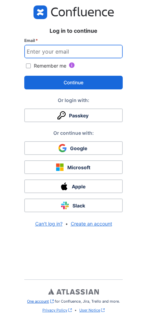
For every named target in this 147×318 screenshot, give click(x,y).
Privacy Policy (54, 310)
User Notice (89, 310)
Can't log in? (49, 224)
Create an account (91, 224)
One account (40, 301)
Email (31, 40)
